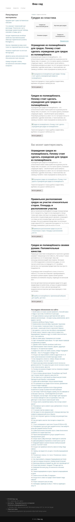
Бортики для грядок (60, 25)
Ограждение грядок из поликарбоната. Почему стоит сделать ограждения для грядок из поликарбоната (49, 155)
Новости (15, 8)
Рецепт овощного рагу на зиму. (43, 481)
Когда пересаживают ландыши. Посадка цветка (48, 465)
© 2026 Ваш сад (12, 499)
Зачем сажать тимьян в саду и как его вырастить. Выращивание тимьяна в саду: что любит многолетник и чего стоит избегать (49, 334)
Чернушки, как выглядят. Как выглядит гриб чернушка (50, 396)
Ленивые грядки (42, 35)
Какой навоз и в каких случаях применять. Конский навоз (50, 312)
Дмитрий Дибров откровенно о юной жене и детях (49, 441)
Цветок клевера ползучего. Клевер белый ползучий (49, 461)
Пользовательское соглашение (24, 503)
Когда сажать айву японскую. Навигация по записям (49, 438)
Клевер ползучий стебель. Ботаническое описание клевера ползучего (16, 63)
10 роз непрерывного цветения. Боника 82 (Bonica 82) (50, 424)
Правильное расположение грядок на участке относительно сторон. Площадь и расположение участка (49, 203)
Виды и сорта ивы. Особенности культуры (45, 314)
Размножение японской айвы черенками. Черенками (48, 324)
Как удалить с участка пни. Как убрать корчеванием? (49, 330)
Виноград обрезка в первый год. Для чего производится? (51, 463)
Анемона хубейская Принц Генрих (43, 322)
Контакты (11, 503)
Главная (8, 8)
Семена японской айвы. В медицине (44, 475)
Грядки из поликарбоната (60, 35)
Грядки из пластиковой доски (42, 25)
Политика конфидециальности (17, 505)
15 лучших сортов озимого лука (43, 410)
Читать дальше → (37, 87)
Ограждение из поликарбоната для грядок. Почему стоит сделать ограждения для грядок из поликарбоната (49, 49)
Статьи (23, 8)
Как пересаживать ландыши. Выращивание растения (49, 459)
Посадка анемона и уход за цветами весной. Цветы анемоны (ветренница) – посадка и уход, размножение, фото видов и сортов (50, 318)
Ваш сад (37, 4)
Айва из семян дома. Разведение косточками (46, 338)
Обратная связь (13, 509)
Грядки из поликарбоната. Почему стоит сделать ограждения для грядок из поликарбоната (46, 100)
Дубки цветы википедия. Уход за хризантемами (48, 381)
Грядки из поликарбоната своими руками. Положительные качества (50, 248)
